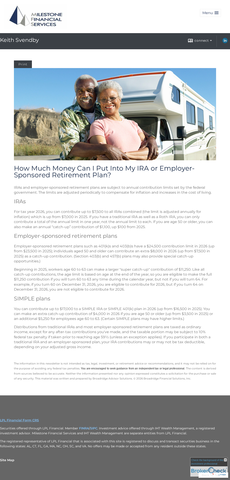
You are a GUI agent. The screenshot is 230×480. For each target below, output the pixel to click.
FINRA (84, 428)
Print (22, 64)
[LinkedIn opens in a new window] (225, 42)
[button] (210, 13)
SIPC (93, 428)
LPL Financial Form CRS (19, 420)
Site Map (7, 460)
